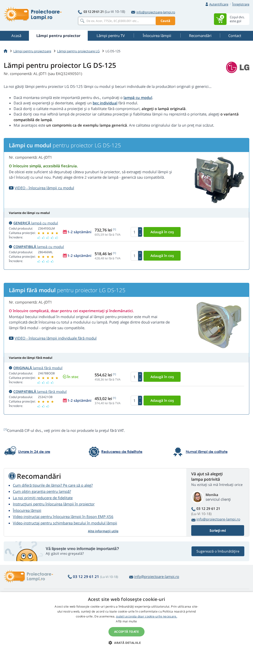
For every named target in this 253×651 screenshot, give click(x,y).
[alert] (126, 621)
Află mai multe (126, 621)
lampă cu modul (138, 97)
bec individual (105, 102)
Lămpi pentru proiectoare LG (78, 51)
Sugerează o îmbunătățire (217, 551)
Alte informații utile (103, 531)
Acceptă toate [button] (126, 632)
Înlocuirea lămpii (27, 510)
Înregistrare (240, 4)
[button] (126, 642)
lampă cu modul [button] (35, 223)
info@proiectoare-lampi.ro (155, 12)
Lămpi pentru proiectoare (32, 51)
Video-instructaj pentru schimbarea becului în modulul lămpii (65, 522)
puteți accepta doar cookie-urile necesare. (146, 616)
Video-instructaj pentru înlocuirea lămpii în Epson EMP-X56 (63, 516)
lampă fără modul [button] (38, 367)
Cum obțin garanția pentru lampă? (42, 491)
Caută (165, 21)
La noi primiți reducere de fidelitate (43, 497)
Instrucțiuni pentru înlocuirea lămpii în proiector (54, 503)
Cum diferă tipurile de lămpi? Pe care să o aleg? (53, 485)
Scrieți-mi (218, 530)
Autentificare (218, 4)
